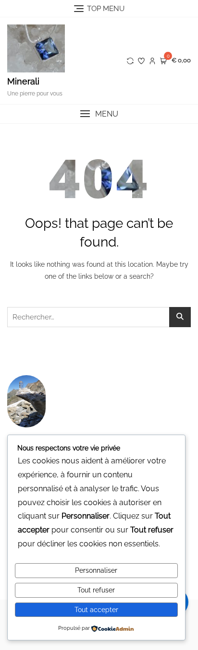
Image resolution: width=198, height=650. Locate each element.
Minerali (23, 81)
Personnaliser (96, 570)
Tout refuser (96, 590)
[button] (99, 113)
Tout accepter (96, 610)
